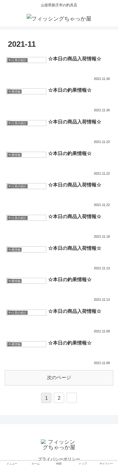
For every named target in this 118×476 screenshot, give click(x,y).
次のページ (59, 377)
